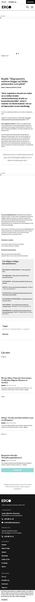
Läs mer (26, 389)
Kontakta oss (12, 2)
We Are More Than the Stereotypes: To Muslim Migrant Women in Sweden (16, 380)
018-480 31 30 (9, 519)
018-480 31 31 (9, 536)
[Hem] (6, 7)
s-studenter (25, 329)
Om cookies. (23, 596)
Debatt (3, 87)
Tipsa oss (4, 587)
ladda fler (18, 470)
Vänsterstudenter (16, 329)
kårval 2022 (5, 329)
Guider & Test (6, 559)
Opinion (4, 552)
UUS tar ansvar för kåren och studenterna (17, 287)
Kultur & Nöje (6, 548)
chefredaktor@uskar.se (12, 522)
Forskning (4, 563)
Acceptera (4, 599)
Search (4, 567)
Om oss (4, 2)
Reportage (5, 556)
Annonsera (30, 2)
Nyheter (4, 545)
